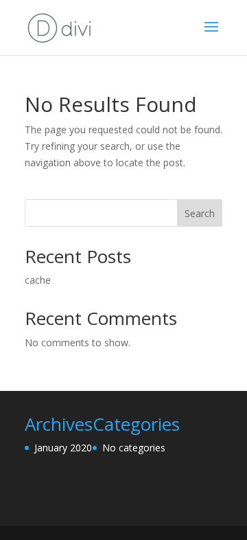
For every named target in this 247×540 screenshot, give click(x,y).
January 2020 (63, 447)
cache (38, 279)
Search (200, 213)
